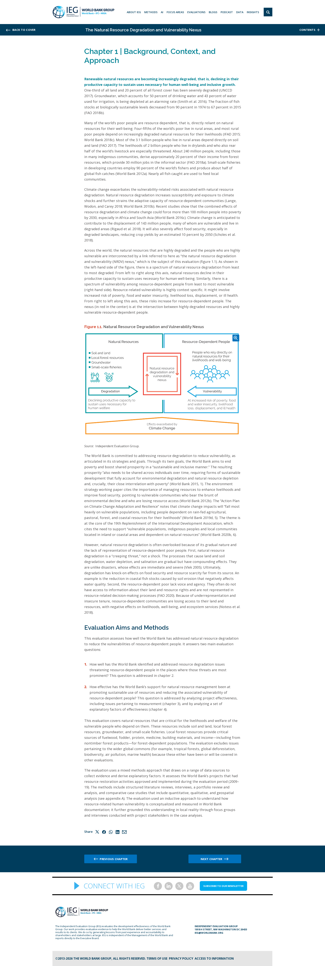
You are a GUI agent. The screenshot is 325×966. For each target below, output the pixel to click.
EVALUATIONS (196, 12)
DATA (239, 12)
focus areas (175, 12)
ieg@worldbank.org (209, 932)
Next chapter (211, 859)
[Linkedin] (117, 831)
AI (162, 12)
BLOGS (213, 12)
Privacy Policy (181, 958)
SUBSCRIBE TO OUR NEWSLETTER (223, 886)
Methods (150, 12)
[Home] (83, 12)
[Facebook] (104, 831)
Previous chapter (114, 859)
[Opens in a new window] (158, 886)
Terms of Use (157, 958)
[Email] (124, 831)
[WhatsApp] (111, 831)
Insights (253, 12)
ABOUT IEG (134, 12)
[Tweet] (97, 831)
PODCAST (227, 12)
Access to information (214, 958)
